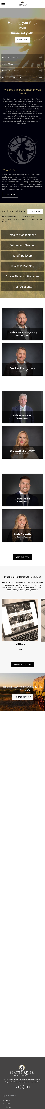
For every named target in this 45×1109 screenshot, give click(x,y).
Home (8, 1100)
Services (8, 1107)
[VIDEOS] (20, 650)
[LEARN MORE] (22, 337)
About (8, 1104)
